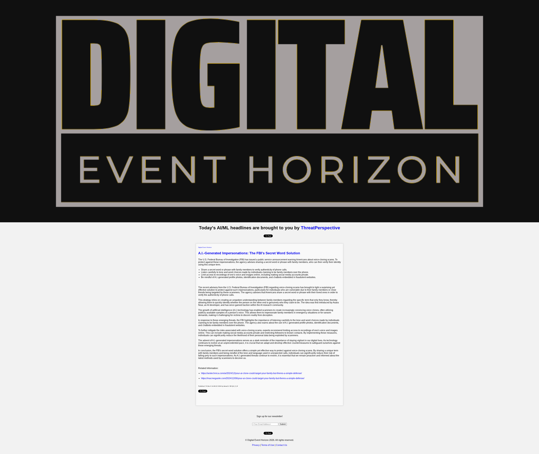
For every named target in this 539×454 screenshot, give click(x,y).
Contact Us (281, 445)
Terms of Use (267, 445)
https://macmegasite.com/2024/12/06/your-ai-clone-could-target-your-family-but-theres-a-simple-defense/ (252, 378)
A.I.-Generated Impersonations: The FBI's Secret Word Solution (249, 253)
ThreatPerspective (320, 227)
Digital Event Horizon (205, 247)
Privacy (256, 445)
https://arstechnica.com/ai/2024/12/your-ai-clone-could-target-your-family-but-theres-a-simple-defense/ (251, 373)
